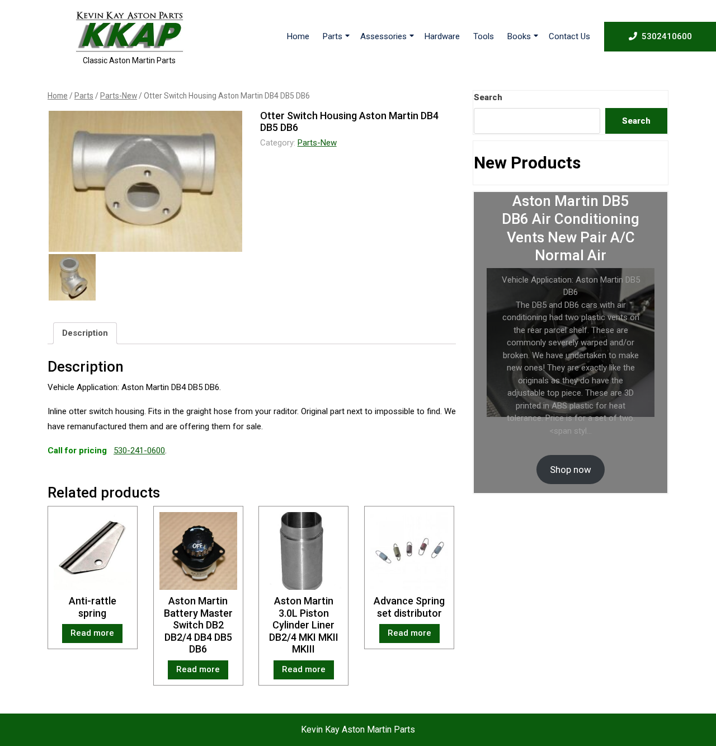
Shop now (570, 469)
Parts (332, 36)
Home (298, 36)
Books (519, 36)
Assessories (383, 36)
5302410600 (667, 36)
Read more (92, 633)
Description (85, 333)
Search (488, 97)
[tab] (85, 333)
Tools (483, 36)
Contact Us (569, 36)
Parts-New (118, 95)
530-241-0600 (139, 450)
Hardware (442, 36)
